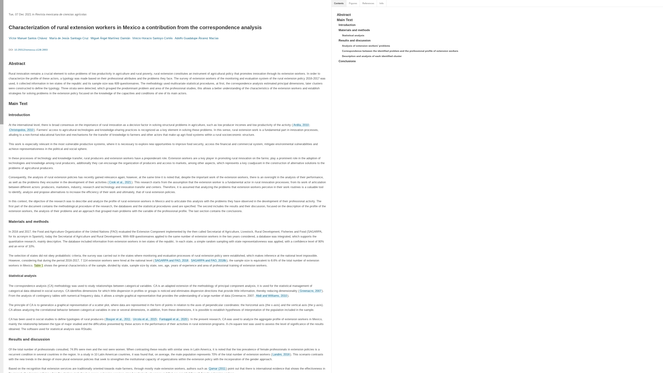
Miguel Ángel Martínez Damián (110, 38)
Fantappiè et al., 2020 (173, 319)
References (368, 3)
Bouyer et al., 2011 (118, 319)
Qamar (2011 (217, 368)
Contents (339, 3)
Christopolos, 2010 (21, 130)
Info (381, 3)
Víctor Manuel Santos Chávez (28, 38)
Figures (353, 3)
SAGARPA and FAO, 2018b (208, 260)
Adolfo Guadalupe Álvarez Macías (197, 38)
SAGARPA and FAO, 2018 (171, 260)
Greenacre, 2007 (310, 291)
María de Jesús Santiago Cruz (69, 38)
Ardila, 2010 (301, 125)
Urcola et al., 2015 (145, 319)
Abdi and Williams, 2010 (271, 295)
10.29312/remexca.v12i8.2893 (31, 49)
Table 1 (38, 265)
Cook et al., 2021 (120, 182)
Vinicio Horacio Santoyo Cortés (152, 38)
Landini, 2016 (281, 354)
